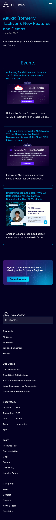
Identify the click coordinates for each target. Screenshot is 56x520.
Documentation (10, 451)
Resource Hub (10, 446)
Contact (7, 495)
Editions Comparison (13, 348)
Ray (5, 418)
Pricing (6, 353)
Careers (7, 500)
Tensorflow (8, 413)
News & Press (9, 506)
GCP (18, 413)
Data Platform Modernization (17, 391)
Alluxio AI (7, 337)
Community (8, 468)
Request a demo (18, 279)
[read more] (28, 96)
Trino (5, 424)
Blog (5, 457)
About (6, 489)
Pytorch (7, 407)
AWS (18, 407)
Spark (6, 429)
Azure (19, 418)
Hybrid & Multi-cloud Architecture (19, 380)
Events (6, 462)
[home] (13, 4)
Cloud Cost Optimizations (15, 375)
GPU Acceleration (11, 369)
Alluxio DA (8, 342)
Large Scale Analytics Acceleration (20, 386)
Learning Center (11, 473)
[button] (50, 4)
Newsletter (8, 511)
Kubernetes (21, 424)
